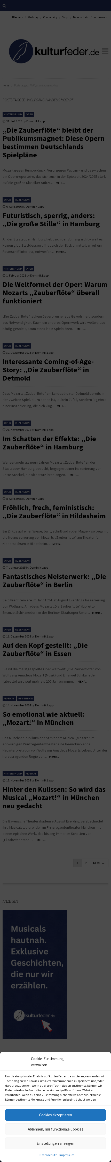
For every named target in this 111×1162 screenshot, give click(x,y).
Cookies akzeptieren (55, 1114)
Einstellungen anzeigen (55, 1143)
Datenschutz (48, 1155)
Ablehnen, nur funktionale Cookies (55, 1129)
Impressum (66, 1155)
